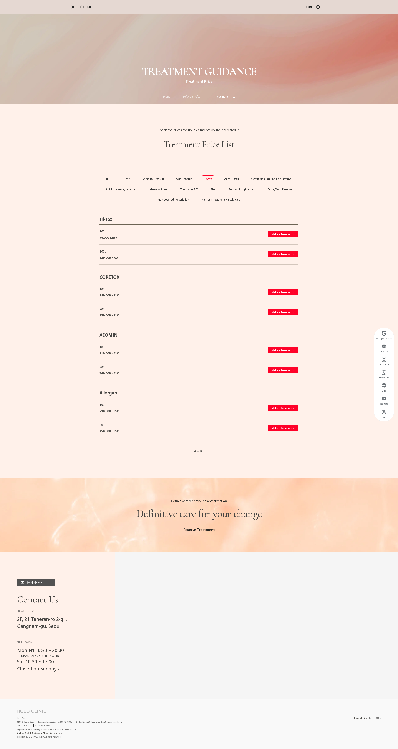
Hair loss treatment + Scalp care (220, 199)
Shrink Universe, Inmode (120, 189)
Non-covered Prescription (173, 199)
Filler (213, 189)
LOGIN (308, 6)
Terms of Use (375, 718)
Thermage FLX (189, 189)
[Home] (80, 7)
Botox (208, 179)
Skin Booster (184, 179)
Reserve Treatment (199, 529)
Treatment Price (224, 96)
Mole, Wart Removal (280, 189)
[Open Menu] (327, 7)
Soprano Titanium (153, 179)
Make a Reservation (283, 234)
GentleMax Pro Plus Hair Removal (271, 179)
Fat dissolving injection (241, 189)
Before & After (192, 96)
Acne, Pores (231, 179)
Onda (126, 179)
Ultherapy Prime (157, 189)
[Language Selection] (318, 7)
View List (199, 451)
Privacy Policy (360, 718)
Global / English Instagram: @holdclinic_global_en (40, 733)
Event (166, 96)
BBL (108, 179)
